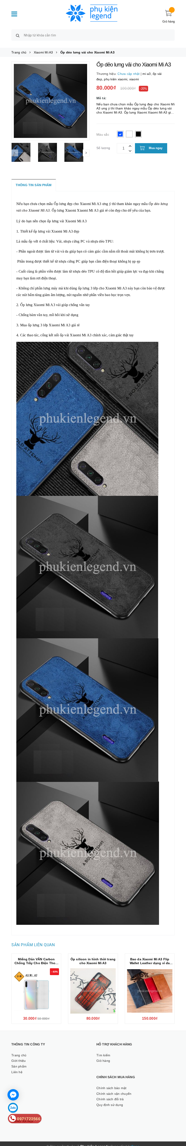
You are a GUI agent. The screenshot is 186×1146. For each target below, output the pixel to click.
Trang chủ (18, 1055)
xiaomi (134, 79)
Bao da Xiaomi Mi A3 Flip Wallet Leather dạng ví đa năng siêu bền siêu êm (150, 963)
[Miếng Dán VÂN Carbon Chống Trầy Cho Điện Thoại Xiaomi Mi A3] (36, 991)
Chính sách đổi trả (110, 1099)
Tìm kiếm (103, 1055)
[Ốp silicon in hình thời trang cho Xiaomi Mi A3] (93, 991)
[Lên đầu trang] (178, 1123)
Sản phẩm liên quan (33, 945)
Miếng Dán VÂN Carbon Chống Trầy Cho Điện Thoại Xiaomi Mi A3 (36, 963)
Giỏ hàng (103, 1060)
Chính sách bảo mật (111, 1088)
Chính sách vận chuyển (113, 1093)
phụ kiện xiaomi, (116, 79)
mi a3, (147, 74)
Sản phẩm (19, 1066)
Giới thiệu (18, 1060)
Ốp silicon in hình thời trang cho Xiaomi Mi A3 (93, 961)
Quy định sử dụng (109, 1105)
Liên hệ (16, 1072)
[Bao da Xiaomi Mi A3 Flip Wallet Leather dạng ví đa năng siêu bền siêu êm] (149, 991)
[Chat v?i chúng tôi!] (13, 1094)
